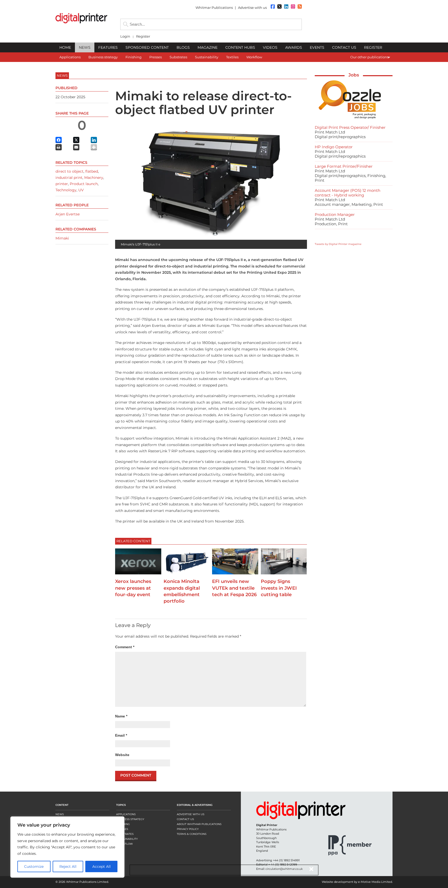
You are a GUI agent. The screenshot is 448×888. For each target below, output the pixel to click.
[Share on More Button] (94, 147)
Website (122, 755)
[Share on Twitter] (76, 140)
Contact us (185, 819)
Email (121, 735)
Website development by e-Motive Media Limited (357, 882)
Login (125, 36)
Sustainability (127, 839)
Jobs (353, 74)
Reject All (67, 866)
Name (121, 716)
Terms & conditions (191, 834)
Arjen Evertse (67, 214)
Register (143, 36)
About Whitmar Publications (199, 824)
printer (61, 183)
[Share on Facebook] (58, 140)
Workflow (124, 843)
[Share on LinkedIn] (94, 140)
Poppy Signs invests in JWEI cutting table (279, 588)
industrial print (68, 177)
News (59, 814)
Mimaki (62, 238)
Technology (65, 190)
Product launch (84, 183)
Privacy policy (188, 829)
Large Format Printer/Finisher (344, 166)
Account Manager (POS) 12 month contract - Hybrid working (347, 193)
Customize (34, 866)
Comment (124, 647)
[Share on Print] (58, 147)
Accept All (101, 866)
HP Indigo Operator (334, 146)
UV (81, 190)
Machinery (93, 177)
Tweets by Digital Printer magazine (338, 244)
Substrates (125, 834)
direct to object (69, 171)
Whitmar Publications (214, 7)
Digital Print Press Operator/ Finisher (350, 127)
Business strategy (130, 819)
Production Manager (335, 214)
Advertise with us (252, 7)
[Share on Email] (76, 147)
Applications (126, 814)
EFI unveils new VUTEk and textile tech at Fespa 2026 (234, 588)
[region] (67, 847)
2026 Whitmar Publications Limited (83, 882)
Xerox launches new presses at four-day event (133, 588)
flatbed (91, 171)
